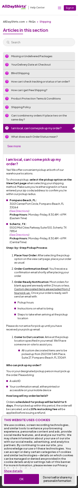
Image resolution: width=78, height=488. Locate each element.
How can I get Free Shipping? (29, 90)
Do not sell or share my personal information (57, 478)
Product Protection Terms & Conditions (36, 98)
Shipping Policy (21, 107)
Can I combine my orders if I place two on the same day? (39, 117)
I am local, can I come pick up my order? (36, 128)
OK (21, 479)
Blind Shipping (20, 73)
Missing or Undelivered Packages (31, 56)
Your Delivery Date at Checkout (31, 64)
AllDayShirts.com (14, 21)
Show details (13, 471)
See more (14, 146)
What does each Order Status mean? (34, 136)
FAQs (32, 21)
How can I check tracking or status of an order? (40, 81)
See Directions (19, 211)
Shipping (45, 21)
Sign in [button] (70, 7)
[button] (59, 8)
